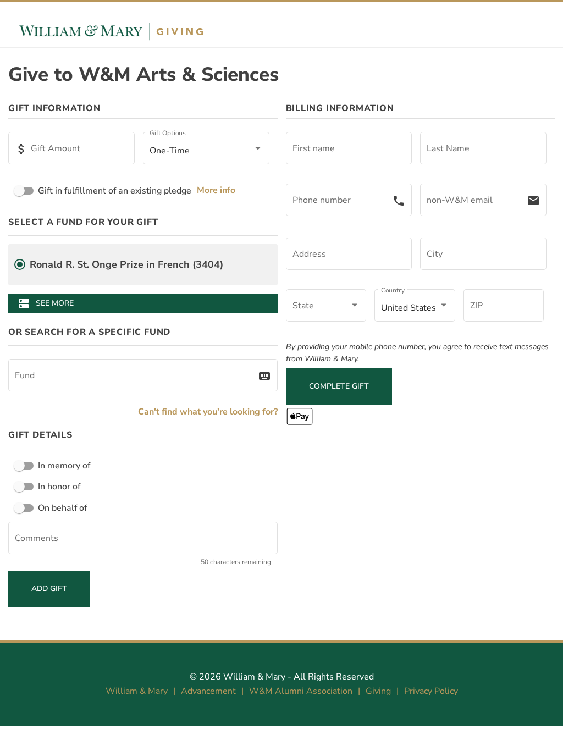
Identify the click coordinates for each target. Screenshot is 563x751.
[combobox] (136, 378)
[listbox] (206, 151)
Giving (378, 691)
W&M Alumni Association (300, 691)
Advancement (208, 691)
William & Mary (254, 677)
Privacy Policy (431, 691)
